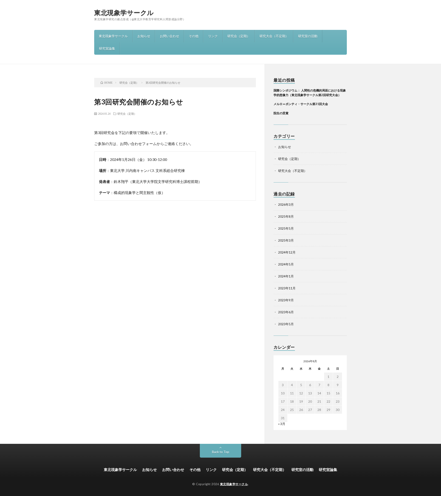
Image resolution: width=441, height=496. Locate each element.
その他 (193, 36)
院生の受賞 (281, 113)
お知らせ (143, 36)
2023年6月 (286, 312)
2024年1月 (286, 276)
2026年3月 (286, 204)
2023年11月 (287, 288)
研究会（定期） (238, 36)
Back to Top (220, 452)
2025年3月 (286, 240)
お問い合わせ (169, 36)
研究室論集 (107, 48)
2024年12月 (287, 252)
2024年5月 (286, 264)
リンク (213, 36)
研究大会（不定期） (274, 36)
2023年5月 (286, 324)
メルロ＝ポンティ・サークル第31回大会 (301, 104)
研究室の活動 (307, 36)
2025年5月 (286, 228)
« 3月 (281, 424)
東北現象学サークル (124, 12)
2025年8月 (286, 216)
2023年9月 (286, 300)
